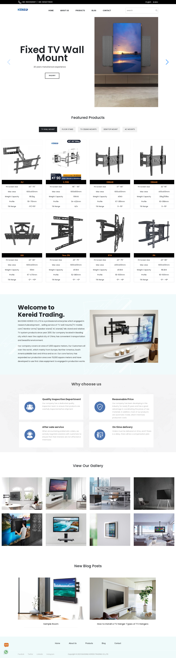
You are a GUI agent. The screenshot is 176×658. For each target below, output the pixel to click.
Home (51, 10)
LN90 (66, 182)
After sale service (53, 427)
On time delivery (122, 427)
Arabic (155, 2)
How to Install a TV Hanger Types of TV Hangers (122, 623)
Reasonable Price (123, 399)
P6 (154, 255)
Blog (94, 10)
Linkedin (40, 654)
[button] (167, 62)
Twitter (30, 654)
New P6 (66, 255)
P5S (110, 255)
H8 (22, 255)
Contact (107, 10)
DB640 (110, 182)
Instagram (50, 654)
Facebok (21, 654)
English (149, 2)
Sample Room (50, 623)
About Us (64, 10)
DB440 (154, 182)
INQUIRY (52, 75)
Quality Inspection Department (61, 399)
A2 (22, 182)
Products (80, 10)
